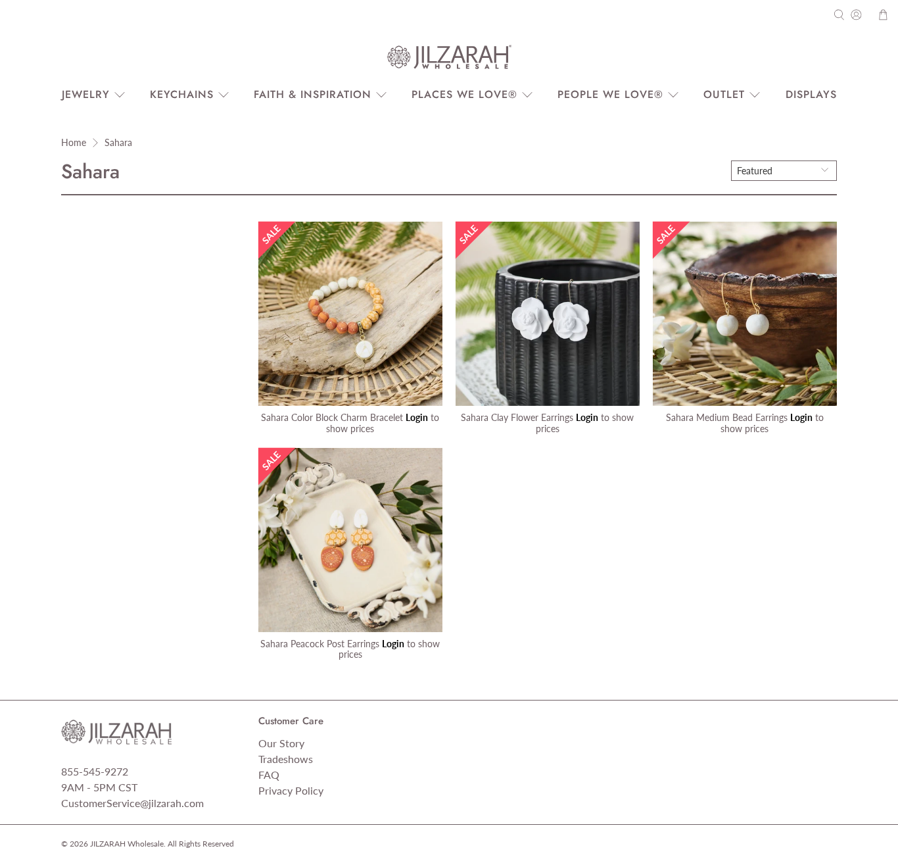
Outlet (724, 94)
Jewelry (86, 94)
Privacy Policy (290, 790)
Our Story (281, 743)
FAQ (268, 774)
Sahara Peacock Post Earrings (319, 643)
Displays (811, 94)
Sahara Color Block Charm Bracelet (332, 417)
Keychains (182, 94)
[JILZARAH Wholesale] (449, 57)
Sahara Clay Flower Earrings (517, 417)
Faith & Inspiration (312, 94)
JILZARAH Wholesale (127, 843)
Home (73, 142)
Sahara (118, 142)
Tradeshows (285, 758)
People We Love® (610, 94)
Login (417, 417)
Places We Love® (464, 94)
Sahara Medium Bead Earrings (727, 417)
